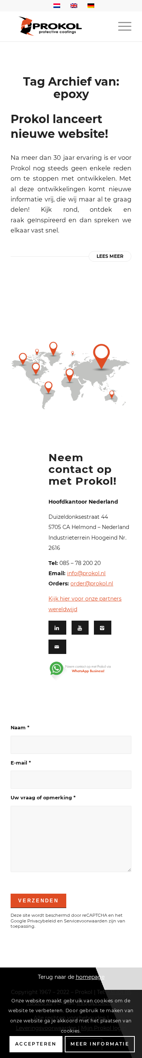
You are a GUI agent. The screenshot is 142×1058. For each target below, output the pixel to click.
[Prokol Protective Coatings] (59, 26)
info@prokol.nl (86, 573)
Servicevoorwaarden (86, 921)
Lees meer (110, 256)
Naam (20, 727)
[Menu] (121, 26)
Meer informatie (99, 1044)
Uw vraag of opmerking (43, 798)
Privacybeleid (41, 921)
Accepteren (36, 1044)
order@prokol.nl (91, 583)
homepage (90, 977)
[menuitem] (121, 26)
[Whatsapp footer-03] (87, 671)
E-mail (21, 763)
